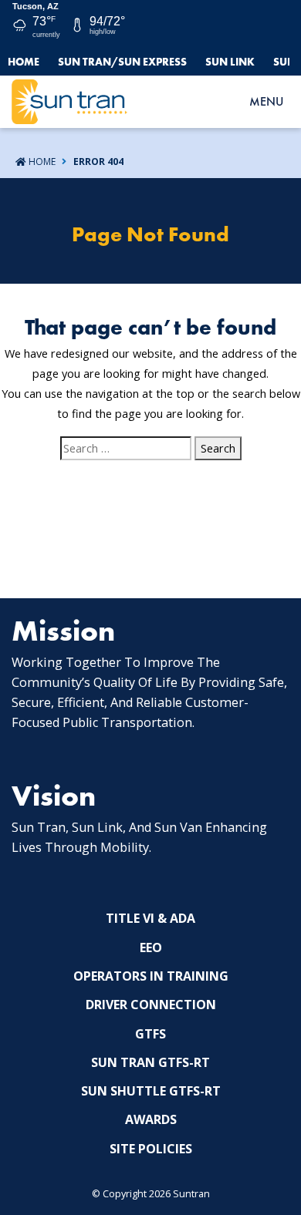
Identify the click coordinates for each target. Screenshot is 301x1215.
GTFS (150, 1033)
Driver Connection (151, 1004)
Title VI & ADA (150, 918)
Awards (151, 1119)
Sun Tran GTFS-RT (150, 1062)
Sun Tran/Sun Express (122, 62)
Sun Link (230, 62)
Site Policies (151, 1148)
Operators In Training (150, 976)
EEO (151, 947)
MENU (266, 101)
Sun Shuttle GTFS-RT (151, 1090)
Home (23, 62)
